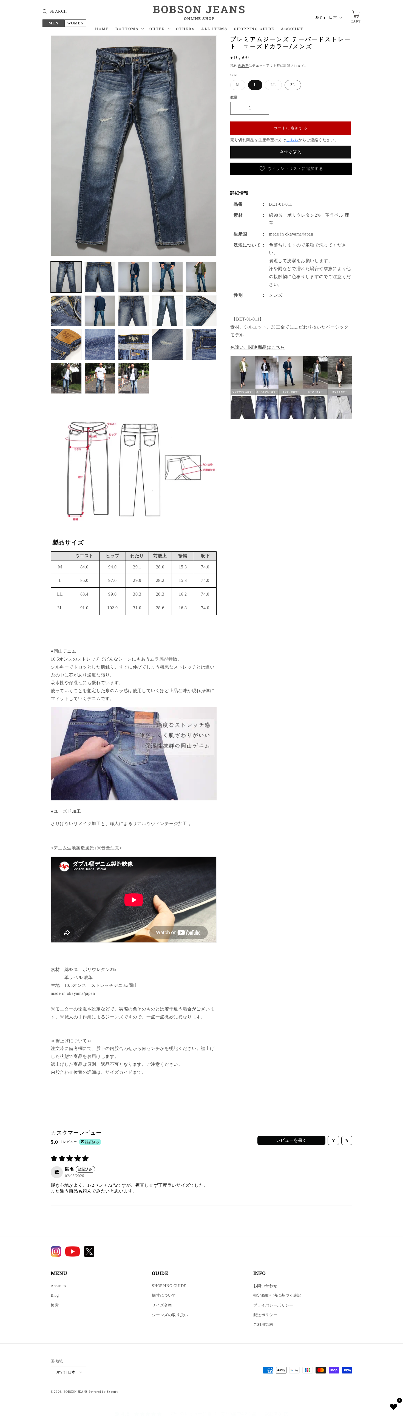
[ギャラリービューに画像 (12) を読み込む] (99, 344)
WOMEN (75, 23)
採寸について (164, 1296)
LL (275, 86)
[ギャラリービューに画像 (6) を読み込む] (66, 310)
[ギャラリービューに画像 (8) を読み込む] (133, 310)
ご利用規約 (263, 1325)
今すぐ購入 (291, 152)
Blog (55, 1296)
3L (292, 85)
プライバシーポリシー (273, 1305)
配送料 (243, 65)
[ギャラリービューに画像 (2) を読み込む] (99, 277)
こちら (292, 140)
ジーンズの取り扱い (170, 1315)
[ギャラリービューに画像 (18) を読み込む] (133, 378)
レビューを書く (291, 1140)
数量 (234, 97)
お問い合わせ (265, 1286)
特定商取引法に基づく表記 (277, 1296)
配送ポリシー (265, 1315)
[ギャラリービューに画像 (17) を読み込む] (99, 378)
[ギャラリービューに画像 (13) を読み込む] (133, 344)
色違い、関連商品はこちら (257, 347)
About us (58, 1286)
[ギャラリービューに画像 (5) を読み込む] (201, 277)
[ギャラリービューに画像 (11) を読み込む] (66, 344)
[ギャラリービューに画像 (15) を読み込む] (201, 344)
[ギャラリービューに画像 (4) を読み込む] (167, 277)
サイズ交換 (162, 1305)
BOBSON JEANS (76, 1391)
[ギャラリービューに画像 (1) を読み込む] (66, 277)
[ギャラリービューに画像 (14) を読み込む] (167, 344)
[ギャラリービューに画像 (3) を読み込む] (133, 277)
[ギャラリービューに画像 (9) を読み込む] (167, 310)
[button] (129, 30)
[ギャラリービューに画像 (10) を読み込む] (201, 310)
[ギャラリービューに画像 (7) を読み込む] (99, 310)
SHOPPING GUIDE (169, 1286)
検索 (55, 1305)
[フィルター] (333, 1140)
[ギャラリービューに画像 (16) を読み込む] (66, 378)
